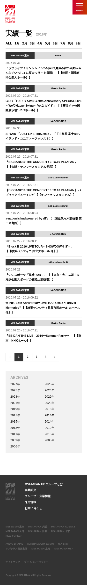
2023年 (15, 396)
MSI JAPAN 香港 (37, 531)
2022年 (49, 396)
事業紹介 (30, 490)
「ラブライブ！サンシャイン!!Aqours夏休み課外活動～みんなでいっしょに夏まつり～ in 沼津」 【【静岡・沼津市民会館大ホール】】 (43, 72)
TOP (82, 486)
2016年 (49, 415)
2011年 (15, 434)
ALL (9, 43)
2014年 (49, 421)
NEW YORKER (14, 535)
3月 (32, 43)
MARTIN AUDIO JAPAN (40, 543)
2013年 (15, 428)
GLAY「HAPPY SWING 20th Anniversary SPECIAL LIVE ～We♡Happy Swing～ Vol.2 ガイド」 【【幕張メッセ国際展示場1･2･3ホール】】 (44, 105)
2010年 (49, 434)
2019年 (15, 409)
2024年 (49, 390)
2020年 (49, 403)
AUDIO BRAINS (14, 543)
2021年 (15, 403)
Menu (79, 10)
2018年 (49, 409)
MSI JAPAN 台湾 (15, 531)
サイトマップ (13, 562)
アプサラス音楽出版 (16, 548)
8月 (70, 43)
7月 (63, 43)
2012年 (49, 428)
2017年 (15, 415)
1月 (17, 43)
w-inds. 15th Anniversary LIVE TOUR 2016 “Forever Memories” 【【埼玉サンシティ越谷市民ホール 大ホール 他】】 (43, 307)
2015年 (15, 421)
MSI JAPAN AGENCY (63, 526)
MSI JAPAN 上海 (40, 548)
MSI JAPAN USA (63, 548)
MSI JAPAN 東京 (15, 526)
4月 (40, 43)
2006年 (15, 446)
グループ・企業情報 (38, 496)
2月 (25, 43)
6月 (55, 43)
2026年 (49, 384)
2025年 (15, 390)
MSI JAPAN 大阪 (37, 526)
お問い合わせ (33, 508)
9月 (78, 43)
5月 (47, 43)
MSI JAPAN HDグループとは (44, 484)
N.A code (63, 543)
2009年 (15, 440)
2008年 (49, 440)
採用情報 (30, 502)
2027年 (15, 384)
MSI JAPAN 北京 (60, 531)
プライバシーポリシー (36, 562)
